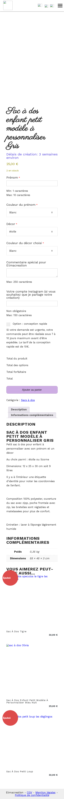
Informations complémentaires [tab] (32, 415)
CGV (29, 792)
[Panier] (40, 5)
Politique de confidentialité (32, 795)
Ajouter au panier (32, 389)
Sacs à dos (28, 400)
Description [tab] (19, 409)
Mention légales (45, 792)
